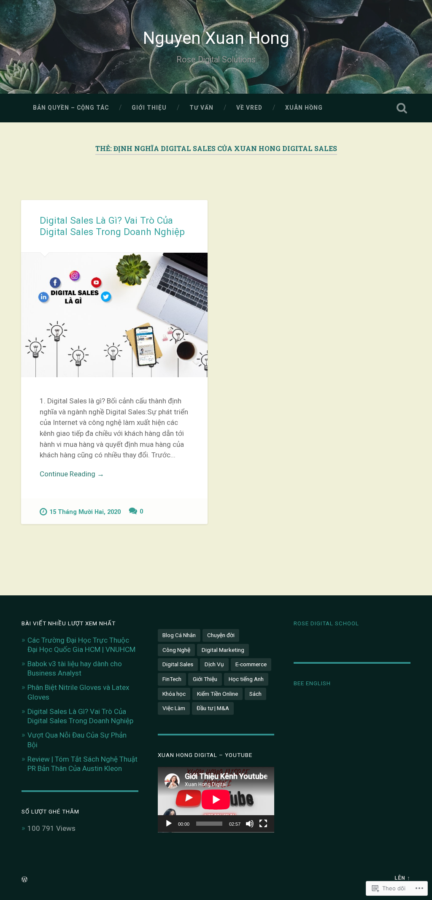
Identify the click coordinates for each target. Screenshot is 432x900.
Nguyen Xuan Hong (216, 38)
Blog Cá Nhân (179, 635)
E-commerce (251, 664)
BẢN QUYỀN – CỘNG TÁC (71, 107)
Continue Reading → (72, 474)
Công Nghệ (176, 649)
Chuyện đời (221, 635)
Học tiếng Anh (246, 679)
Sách (255, 693)
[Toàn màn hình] (263, 823)
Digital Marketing (223, 649)
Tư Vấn (201, 107)
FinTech (171, 679)
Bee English (312, 683)
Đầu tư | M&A (213, 708)
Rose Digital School (326, 623)
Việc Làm (173, 708)
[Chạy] (169, 823)
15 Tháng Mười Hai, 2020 (85, 512)
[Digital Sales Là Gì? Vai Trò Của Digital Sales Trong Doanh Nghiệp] (114, 315)
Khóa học (174, 693)
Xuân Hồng (304, 107)
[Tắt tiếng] (250, 823)
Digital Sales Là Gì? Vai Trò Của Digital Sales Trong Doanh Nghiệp (112, 226)
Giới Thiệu (149, 107)
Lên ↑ (402, 878)
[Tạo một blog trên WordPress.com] (24, 880)
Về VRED (249, 107)
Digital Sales (177, 664)
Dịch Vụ (214, 664)
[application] (216, 799)
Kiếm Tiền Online (217, 693)
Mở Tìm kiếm (402, 108)
